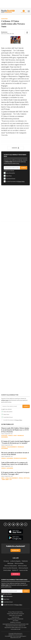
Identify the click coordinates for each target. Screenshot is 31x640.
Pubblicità (25, 561)
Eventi (3, 478)
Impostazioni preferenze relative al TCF (15, 626)
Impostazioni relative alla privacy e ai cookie (15, 627)
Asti (11, 479)
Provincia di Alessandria (20, 458)
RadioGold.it (19, 633)
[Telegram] (21, 524)
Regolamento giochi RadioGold (15, 619)
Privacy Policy (21, 181)
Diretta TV (15, 570)
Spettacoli (27, 478)
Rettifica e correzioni (15, 622)
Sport (15, 435)
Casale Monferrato (12, 447)
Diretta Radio (7, 570)
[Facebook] (5, 524)
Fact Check (15, 620)
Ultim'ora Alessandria (10, 566)
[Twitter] (9, 524)
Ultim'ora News (19, 563)
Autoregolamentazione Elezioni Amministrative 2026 (15, 624)
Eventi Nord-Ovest (10, 179)
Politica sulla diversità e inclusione (15, 614)
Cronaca (10, 435)
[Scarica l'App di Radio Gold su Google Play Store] (15, 537)
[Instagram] (17, 524)
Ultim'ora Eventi (23, 568)
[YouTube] (13, 524)
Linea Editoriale (15, 617)
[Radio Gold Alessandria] (8, 11)
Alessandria (10, 458)
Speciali (21, 478)
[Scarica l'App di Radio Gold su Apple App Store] (15, 531)
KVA (20, 637)
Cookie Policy (19, 612)
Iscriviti (23, 168)
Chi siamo (6, 561)
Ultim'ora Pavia (22, 566)
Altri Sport (4, 19)
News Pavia (9, 176)
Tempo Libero (5, 479)
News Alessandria (10, 173)
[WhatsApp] (25, 524)
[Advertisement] (15, 204)
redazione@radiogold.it (21, 636)
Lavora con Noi (23, 570)
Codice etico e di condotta (15, 615)
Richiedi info (15, 550)
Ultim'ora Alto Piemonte (10, 568)
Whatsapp (10, 563)
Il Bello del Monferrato (11, 478)
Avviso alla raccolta (15, 629)
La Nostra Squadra (15, 561)
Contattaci (15, 574)
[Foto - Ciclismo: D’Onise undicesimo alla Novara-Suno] (15, 40)
